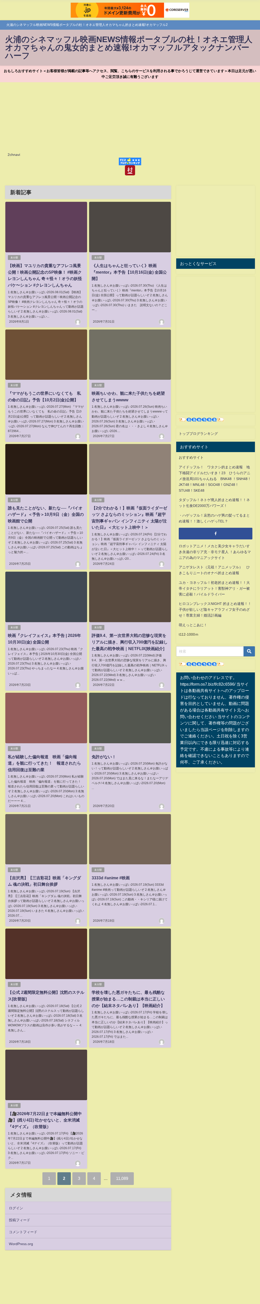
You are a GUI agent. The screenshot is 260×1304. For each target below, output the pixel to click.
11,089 (122, 1178)
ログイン (16, 1208)
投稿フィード (19, 1220)
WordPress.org (21, 1244)
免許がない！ (104, 757)
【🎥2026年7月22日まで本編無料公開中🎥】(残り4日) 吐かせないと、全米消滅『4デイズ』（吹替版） (45, 1120)
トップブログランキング (198, 433)
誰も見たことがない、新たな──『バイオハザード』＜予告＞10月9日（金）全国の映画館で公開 (46, 514)
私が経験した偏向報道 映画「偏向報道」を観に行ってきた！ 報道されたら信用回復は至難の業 (44, 763)
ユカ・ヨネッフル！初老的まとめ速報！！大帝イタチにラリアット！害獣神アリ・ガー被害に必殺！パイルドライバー (214, 588)
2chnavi (14, 154)
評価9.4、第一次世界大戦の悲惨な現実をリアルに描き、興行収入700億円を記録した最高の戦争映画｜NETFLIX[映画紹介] (130, 641)
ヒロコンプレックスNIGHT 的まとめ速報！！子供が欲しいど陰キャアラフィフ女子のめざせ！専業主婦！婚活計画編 (215, 609)
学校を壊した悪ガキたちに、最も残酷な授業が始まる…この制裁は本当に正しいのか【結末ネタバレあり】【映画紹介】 (128, 998)
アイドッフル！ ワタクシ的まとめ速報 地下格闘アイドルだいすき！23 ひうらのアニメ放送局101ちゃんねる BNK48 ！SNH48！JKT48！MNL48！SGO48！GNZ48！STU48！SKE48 (215, 478)
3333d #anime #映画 (111, 878)
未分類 (14, 257)
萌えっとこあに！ (193, 625)
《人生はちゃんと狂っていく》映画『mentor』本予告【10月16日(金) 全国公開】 (129, 271)
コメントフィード (23, 1232)
